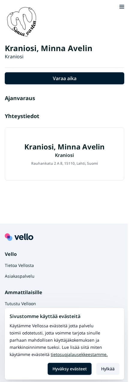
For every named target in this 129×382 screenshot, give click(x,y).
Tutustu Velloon (20, 303)
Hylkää (108, 369)
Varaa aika (64, 78)
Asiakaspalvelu (19, 276)
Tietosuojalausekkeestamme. (79, 354)
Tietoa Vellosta (19, 265)
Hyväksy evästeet (69, 369)
